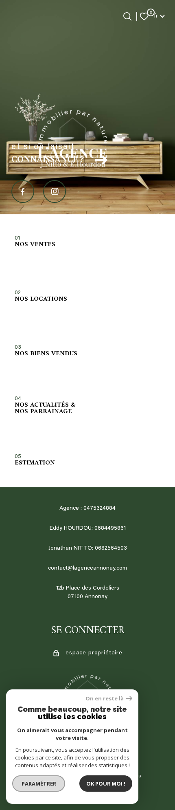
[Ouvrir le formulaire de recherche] (127, 16)
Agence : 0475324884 (87, 508)
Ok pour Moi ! (105, 783)
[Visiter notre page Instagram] (54, 191)
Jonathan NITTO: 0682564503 (87, 548)
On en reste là (104, 699)
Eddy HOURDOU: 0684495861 (88, 528)
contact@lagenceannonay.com (87, 568)
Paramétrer (39, 783)
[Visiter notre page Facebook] (22, 191)
